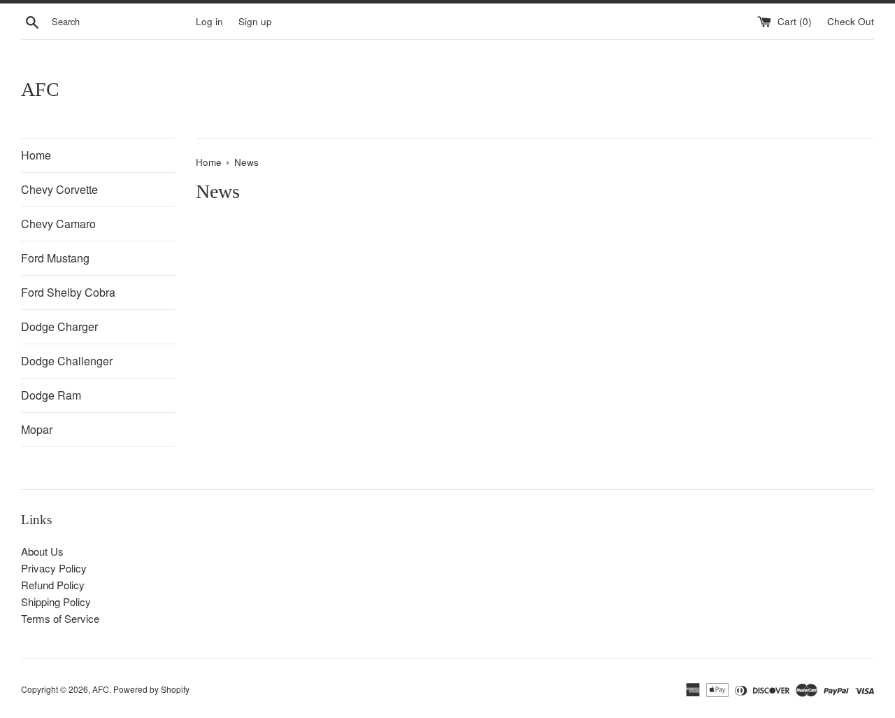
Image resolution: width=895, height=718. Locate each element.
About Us (42, 551)
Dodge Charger (59, 326)
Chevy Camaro (58, 224)
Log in (209, 21)
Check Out (850, 21)
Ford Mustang (55, 258)
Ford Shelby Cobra (68, 292)
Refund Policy (53, 584)
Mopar (36, 429)
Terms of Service (60, 618)
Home (36, 155)
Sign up (255, 21)
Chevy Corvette (59, 189)
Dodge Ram (51, 395)
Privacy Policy (54, 568)
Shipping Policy (56, 601)
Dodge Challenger (67, 361)
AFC (40, 89)
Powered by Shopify (151, 689)
